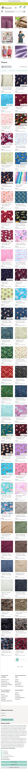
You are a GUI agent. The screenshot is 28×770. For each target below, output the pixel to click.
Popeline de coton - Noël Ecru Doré (20, 341)
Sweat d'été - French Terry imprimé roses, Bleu (6, 516)
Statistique (5, 752)
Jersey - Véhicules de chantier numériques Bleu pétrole (6, 438)
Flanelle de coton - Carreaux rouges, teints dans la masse (20, 651)
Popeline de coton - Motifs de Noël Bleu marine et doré (20, 380)
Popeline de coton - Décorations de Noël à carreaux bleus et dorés (21, 205)
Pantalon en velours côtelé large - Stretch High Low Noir (21, 593)
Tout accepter (14, 761)
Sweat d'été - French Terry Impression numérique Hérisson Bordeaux (6, 244)
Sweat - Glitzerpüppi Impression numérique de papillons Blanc (21, 147)
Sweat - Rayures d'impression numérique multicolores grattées (21, 185)
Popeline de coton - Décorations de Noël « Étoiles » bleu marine (21, 399)
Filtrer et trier (8, 66)
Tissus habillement (20, 697)
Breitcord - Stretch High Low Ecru (6, 593)
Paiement (3, 715)
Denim (16, 681)
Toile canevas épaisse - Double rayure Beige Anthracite (7, 88)
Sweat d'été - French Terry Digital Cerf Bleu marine (7, 321)
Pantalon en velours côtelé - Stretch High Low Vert (20, 535)
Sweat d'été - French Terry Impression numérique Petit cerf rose (20, 477)
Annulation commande (7, 719)
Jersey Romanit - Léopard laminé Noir (6, 632)
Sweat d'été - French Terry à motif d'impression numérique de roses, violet (20, 496)
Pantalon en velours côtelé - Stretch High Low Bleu (6, 574)
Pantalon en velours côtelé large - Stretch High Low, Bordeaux (7, 554)
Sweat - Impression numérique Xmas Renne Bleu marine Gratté (20, 88)
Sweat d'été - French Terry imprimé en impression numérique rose (7, 205)
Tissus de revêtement (6, 700)
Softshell (3, 699)
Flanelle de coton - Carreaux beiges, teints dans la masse (21, 632)
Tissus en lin (4, 681)
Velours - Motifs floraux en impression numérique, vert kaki (21, 613)
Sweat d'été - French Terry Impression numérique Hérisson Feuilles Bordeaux (6, 224)
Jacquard (17, 696)
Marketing (5, 753)
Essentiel (5, 750)
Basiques (4, 70)
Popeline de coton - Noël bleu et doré (6, 341)
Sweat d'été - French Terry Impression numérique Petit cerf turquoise (6, 477)
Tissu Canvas (4, 696)
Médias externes (7, 754)
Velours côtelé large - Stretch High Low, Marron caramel (7, 535)
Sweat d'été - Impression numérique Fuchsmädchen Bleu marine (7, 185)
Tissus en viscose (5, 682)
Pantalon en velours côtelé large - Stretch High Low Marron (21, 554)
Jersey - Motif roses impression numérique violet (21, 244)
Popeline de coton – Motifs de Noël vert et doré (7, 399)
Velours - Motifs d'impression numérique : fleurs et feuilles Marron (6, 613)
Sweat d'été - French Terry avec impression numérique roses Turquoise (7, 496)
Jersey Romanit (19, 686)
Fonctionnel (6, 757)
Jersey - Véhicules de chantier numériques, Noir (20, 224)
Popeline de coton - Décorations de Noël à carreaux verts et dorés (7, 360)
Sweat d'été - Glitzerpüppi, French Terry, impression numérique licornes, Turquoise (20, 302)
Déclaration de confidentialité (8, 748)
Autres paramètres (5, 759)
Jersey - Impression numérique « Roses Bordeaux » (6, 147)
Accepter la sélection (14, 767)
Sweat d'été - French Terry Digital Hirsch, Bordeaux (20, 438)
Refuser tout (14, 764)
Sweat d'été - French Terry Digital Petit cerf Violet (21, 457)
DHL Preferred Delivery (8, 756)
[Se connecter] (16, 7)
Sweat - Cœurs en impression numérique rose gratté (7, 263)
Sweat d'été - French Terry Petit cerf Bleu (20, 321)
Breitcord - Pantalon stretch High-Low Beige (20, 574)
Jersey (17, 679)
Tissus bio (11, 70)
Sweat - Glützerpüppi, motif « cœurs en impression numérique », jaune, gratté (7, 166)
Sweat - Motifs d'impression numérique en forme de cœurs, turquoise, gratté (6, 108)
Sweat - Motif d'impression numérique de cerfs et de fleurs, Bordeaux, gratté (21, 283)
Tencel (16, 692)
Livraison (3, 713)
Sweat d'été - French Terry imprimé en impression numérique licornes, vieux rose (21, 419)
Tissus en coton (5, 679)
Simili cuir (3, 697)
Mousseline (4, 686)
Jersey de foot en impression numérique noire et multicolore (21, 127)
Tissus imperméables (6, 684)
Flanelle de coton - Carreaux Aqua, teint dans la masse (6, 651)
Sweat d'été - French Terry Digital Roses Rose (6, 127)
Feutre (3, 694)
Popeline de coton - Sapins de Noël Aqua (6, 419)
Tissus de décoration (21, 70)
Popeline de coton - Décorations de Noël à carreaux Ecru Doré (21, 360)
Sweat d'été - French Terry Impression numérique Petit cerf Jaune (6, 302)
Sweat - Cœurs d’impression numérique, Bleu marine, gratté (5, 283)
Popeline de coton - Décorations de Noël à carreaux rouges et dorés (7, 380)
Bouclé (17, 694)
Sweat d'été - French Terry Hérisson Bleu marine (6, 457)
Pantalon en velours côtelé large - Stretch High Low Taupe (21, 516)
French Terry (18, 682)
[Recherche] (24, 11)
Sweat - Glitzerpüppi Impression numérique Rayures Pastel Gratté (21, 263)
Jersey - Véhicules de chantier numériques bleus (20, 166)
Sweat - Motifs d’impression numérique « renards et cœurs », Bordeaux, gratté (21, 108)
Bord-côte (17, 684)
